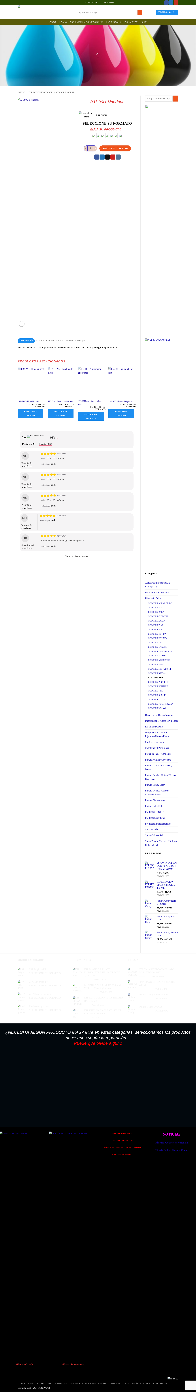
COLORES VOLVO (157, 708)
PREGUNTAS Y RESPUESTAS (123, 22)
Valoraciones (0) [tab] (75, 341)
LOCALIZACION (60, 1383)
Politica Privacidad (119, 1383)
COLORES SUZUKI (157, 695)
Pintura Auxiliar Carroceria (158, 759)
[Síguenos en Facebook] (166, 2)
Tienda (63, 22)
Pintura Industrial (153, 806)
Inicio (52, 22)
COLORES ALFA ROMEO (160, 603)
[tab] (28, 444)
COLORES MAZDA (157, 655)
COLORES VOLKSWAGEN (160, 704)
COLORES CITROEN (158, 616)
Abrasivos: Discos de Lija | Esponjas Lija (158, 584)
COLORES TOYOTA (157, 699)
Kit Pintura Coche (154, 726)
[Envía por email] (107, 157)
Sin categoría (151, 829)
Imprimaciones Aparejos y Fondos (161, 721)
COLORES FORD (156, 629)
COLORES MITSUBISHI (159, 669)
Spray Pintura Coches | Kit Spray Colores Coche (161, 843)
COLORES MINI (155, 664)
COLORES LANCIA (157, 647)
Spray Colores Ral (154, 835)
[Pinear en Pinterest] (112, 157)
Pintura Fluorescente (155, 800)
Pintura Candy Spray (155, 785)
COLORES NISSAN (157, 673)
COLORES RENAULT (158, 686)
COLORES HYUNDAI (158, 638)
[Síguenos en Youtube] (176, 2)
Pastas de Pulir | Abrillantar (158, 753)
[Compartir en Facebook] (96, 157)
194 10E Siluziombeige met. (120, 401)
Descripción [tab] (26, 341)
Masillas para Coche (155, 742)
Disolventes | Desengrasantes (159, 715)
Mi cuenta (32, 1383)
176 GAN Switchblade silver (60, 401)
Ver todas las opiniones (76, 556)
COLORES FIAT (155, 625)
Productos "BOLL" (154, 812)
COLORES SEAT (156, 690)
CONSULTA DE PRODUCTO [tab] (49, 341)
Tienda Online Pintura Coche (171, 1150)
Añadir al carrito (115, 148)
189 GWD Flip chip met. (28, 401)
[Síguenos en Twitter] (171, 2)
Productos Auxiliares (155, 818)
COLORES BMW (156, 612)
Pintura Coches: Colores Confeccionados (157, 792)
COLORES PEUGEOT (158, 682)
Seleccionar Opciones (30, 413)
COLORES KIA (155, 642)
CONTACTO (45, 1383)
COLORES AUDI (156, 607)
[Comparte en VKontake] (118, 157)
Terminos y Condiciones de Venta (88, 1383)
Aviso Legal (162, 1383)
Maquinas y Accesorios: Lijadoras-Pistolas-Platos (157, 734)
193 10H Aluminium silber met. (90, 402)
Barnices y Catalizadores (157, 592)
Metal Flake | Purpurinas (157, 748)
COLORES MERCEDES (159, 660)
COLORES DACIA (156, 621)
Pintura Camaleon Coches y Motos (158, 767)
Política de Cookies (143, 1383)
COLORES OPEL (65, 92)
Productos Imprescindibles (86, 22)
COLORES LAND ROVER (160, 651)
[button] (167, 12)
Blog (144, 22)
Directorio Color (40, 92)
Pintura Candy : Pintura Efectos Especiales (160, 777)
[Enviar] (140, 12)
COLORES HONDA (157, 634)
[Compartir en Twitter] (102, 157)
